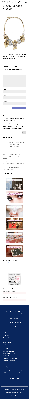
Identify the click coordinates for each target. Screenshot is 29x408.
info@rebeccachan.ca (15, 322)
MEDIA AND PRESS (14, 146)
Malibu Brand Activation (9, 353)
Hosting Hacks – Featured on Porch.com (12, 161)
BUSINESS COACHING (14, 148)
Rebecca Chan (7, 12)
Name (5, 89)
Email (4, 95)
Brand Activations (7, 340)
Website (5, 101)
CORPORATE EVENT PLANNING (14, 141)
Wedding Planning (7, 337)
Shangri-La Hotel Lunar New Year (11, 358)
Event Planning (6, 335)
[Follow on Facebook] (13, 326)
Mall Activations (7, 342)
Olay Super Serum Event (9, 351)
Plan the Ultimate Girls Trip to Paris (11, 154)
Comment (5, 74)
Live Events (6, 344)
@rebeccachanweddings (9, 291)
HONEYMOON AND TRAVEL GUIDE (14, 142)
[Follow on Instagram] (15, 326)
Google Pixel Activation (9, 360)
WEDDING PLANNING (14, 144)
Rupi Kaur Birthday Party (9, 355)
